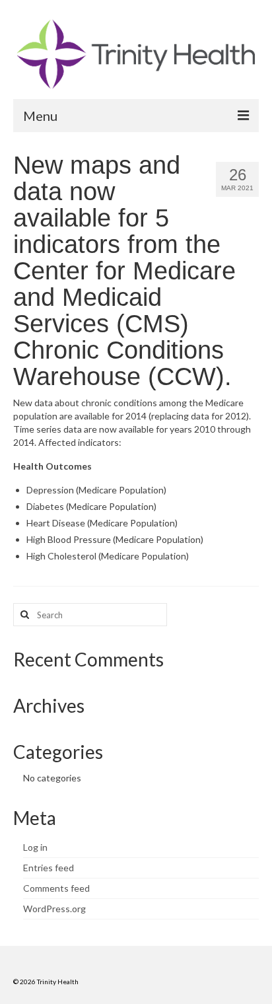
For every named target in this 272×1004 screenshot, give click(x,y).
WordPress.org (54, 908)
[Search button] (23, 614)
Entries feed (48, 867)
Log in (35, 847)
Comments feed (56, 888)
